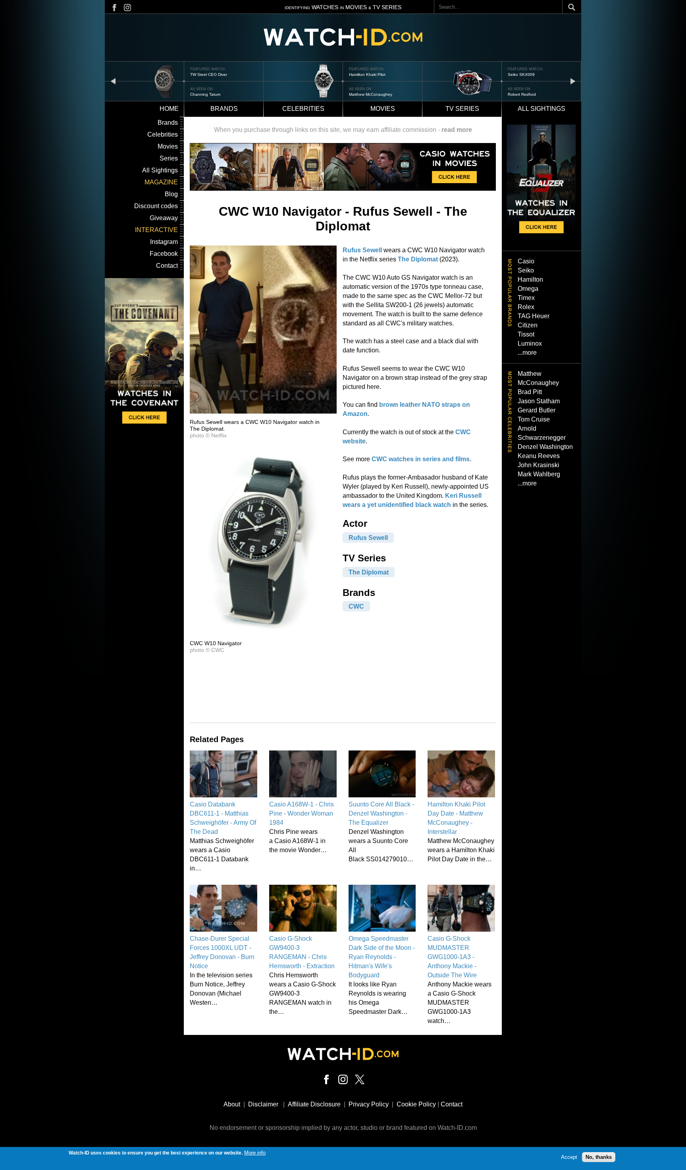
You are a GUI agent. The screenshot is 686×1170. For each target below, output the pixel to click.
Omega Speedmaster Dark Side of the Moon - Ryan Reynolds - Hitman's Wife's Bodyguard (382, 957)
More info (255, 1153)
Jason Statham (539, 401)
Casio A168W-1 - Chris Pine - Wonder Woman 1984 (301, 813)
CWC (356, 606)
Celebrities (303, 108)
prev (113, 81)
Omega (528, 288)
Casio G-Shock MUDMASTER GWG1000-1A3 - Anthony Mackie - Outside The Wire (452, 957)
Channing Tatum (523, 94)
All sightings (541, 108)
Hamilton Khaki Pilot (208, 74)
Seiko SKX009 (362, 74)
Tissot (526, 334)
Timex (526, 297)
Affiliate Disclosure (314, 1104)
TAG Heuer (533, 316)
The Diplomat (418, 259)
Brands (224, 108)
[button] (263, 411)
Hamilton (530, 279)
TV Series (462, 108)
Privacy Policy (369, 1104)
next (572, 81)
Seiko (526, 270)
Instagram (164, 241)
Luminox (530, 343)
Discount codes (156, 206)
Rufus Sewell (362, 250)
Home (169, 108)
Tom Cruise (534, 419)
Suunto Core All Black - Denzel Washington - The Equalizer (381, 813)
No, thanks (599, 1157)
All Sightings (160, 170)
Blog (171, 194)
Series (169, 158)
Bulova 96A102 (522, 74)
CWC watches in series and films (421, 459)
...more (527, 352)
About (232, 1104)
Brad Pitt (530, 392)
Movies (382, 108)
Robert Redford (363, 94)
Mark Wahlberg (539, 474)
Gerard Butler (536, 410)
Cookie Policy (416, 1104)
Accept (569, 1157)
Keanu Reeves (539, 456)
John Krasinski (538, 465)
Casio (526, 261)
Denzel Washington (545, 446)
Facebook (164, 253)
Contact (167, 265)
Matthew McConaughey (211, 94)
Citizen (528, 325)
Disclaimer (263, 1104)
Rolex (526, 307)
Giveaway (164, 218)
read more (456, 129)
